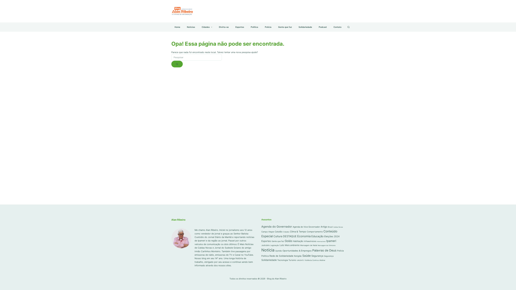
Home (177, 27)
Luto (282, 245)
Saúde (306, 255)
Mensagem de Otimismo (327, 245)
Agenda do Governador (276, 226)
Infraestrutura (310, 241)
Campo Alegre (267, 232)
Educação (317, 236)
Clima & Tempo (298, 231)
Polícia (268, 27)
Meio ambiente (292, 245)
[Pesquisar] (348, 27)
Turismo (292, 260)
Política (254, 27)
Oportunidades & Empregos (297, 250)
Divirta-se (224, 27)
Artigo (324, 226)
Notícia (268, 250)
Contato (337, 27)
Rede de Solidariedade (281, 256)
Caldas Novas (338, 227)
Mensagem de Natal (308, 245)
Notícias (191, 27)
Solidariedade (305, 27)
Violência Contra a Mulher (314, 260)
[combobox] (196, 57)
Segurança (317, 255)
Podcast (323, 27)
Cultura (277, 236)
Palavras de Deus (324, 250)
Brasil (330, 227)
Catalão (278, 231)
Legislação (274, 245)
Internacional (321, 241)
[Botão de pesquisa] (177, 64)
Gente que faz (285, 27)
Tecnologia (282, 260)
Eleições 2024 (332, 236)
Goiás (288, 241)
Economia (304, 236)
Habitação (298, 241)
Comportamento (315, 231)
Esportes (239, 27)
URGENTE (300, 260)
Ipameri (331, 241)
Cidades (206, 27)
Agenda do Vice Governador (306, 227)
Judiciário (265, 245)
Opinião (278, 251)
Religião (298, 256)
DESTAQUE (290, 236)
